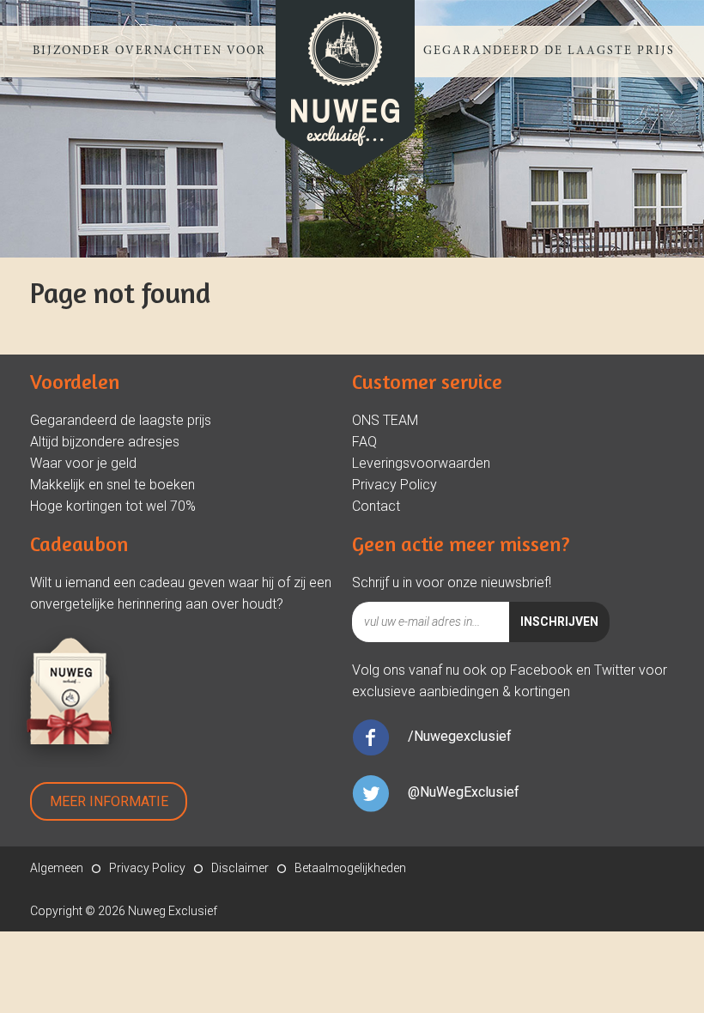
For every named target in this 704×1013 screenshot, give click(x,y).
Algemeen (56, 868)
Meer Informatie (109, 801)
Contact (376, 506)
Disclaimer (240, 868)
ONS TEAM (385, 420)
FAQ (364, 442)
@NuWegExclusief (463, 792)
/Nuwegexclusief (460, 736)
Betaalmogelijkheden (350, 868)
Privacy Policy (394, 484)
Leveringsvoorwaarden (421, 463)
